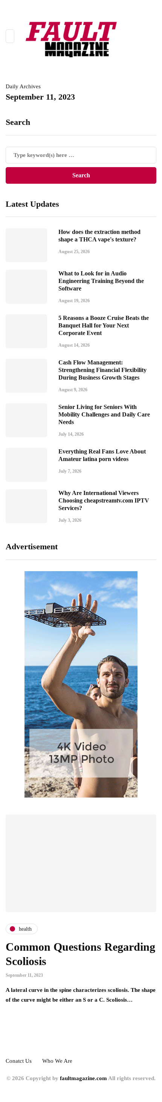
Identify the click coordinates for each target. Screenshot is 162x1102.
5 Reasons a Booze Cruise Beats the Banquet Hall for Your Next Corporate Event (103, 325)
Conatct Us (19, 1061)
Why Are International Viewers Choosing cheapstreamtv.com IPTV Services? (103, 500)
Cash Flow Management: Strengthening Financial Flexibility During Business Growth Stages (102, 370)
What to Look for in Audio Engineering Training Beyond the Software (101, 281)
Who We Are (57, 1061)
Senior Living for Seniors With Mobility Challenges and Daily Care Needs (104, 414)
